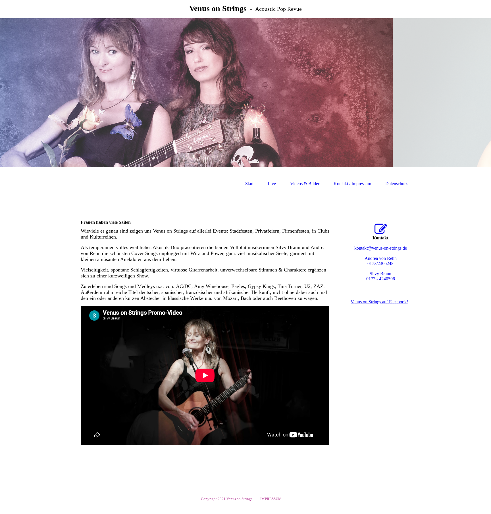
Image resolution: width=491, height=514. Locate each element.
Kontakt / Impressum (352, 183)
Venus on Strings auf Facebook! (379, 301)
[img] (245, 92)
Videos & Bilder (304, 183)
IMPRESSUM (271, 499)
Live (272, 183)
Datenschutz (396, 183)
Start (249, 183)
